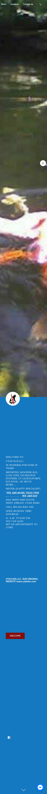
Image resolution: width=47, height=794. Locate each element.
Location (15, 4)
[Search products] (42, 163)
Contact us (28, 4)
